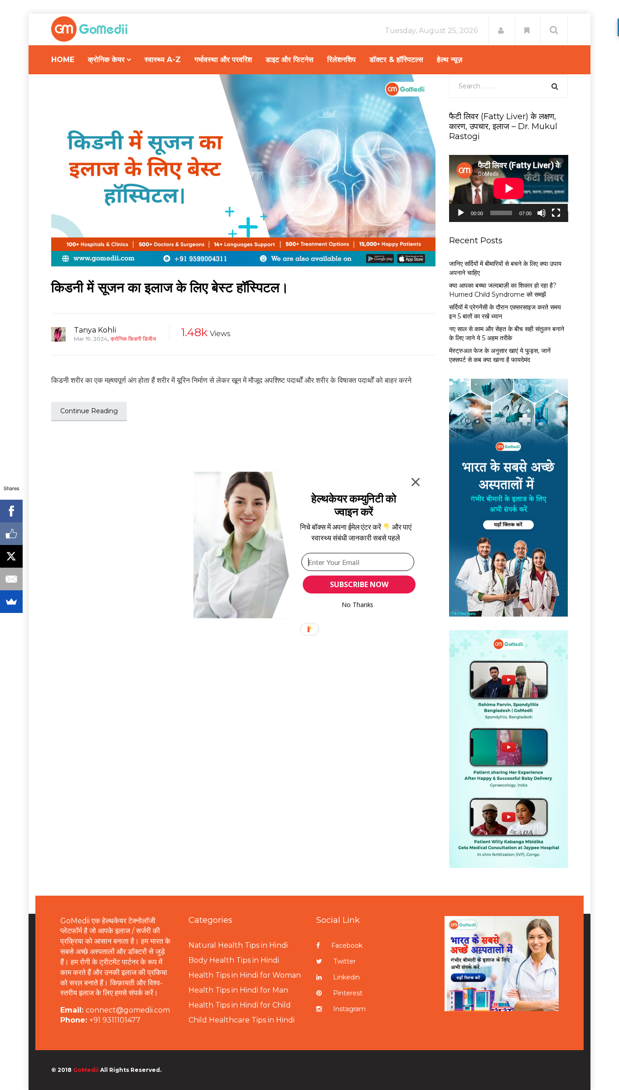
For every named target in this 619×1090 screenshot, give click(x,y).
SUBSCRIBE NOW (359, 584)
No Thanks (358, 604)
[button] (354, 505)
